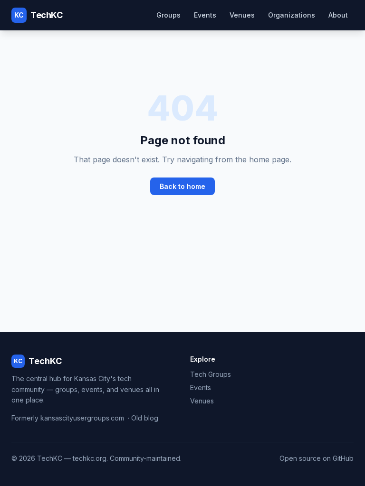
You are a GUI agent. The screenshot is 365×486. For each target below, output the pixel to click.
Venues (242, 15)
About (338, 15)
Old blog (144, 418)
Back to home (182, 186)
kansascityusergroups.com (82, 418)
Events (205, 15)
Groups (168, 15)
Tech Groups (210, 374)
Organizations (291, 15)
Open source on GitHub (316, 458)
